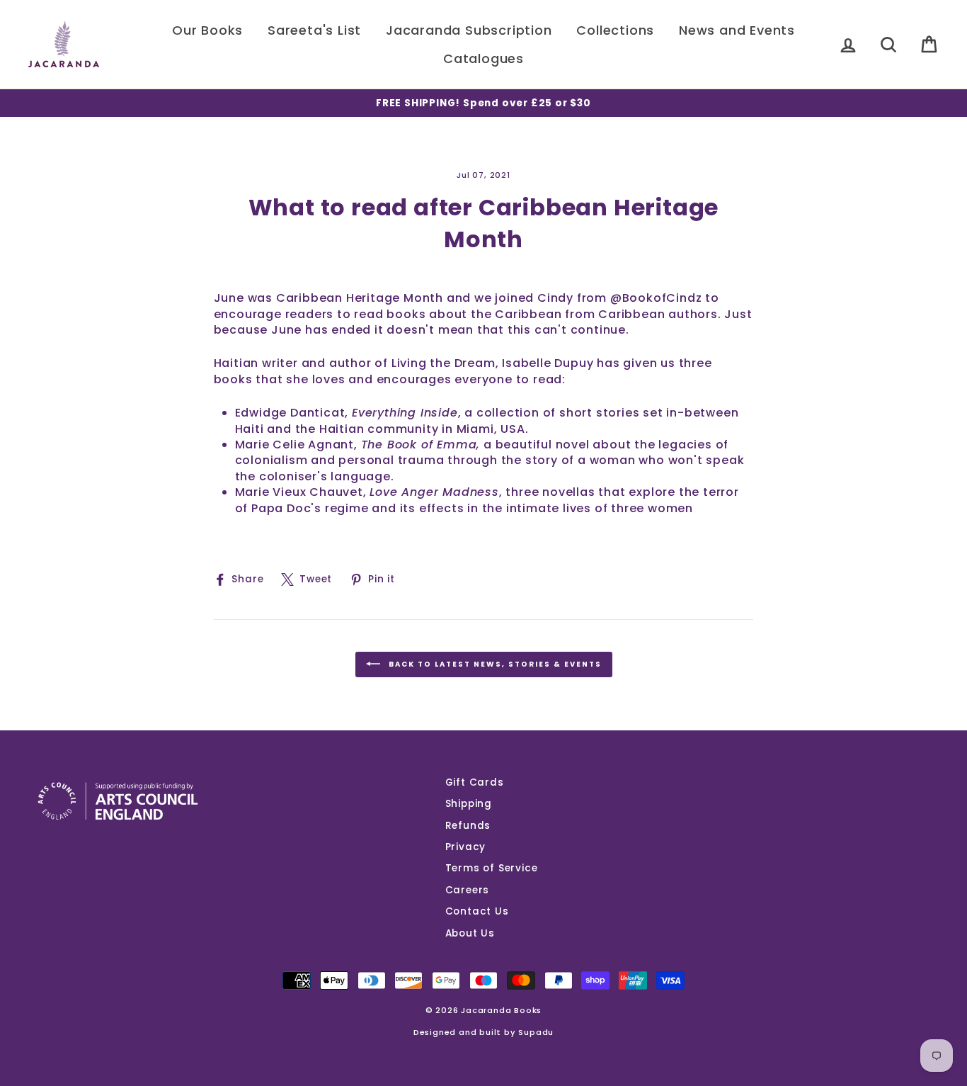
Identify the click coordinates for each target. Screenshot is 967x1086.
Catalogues (483, 58)
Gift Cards (474, 782)
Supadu (536, 1032)
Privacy (465, 847)
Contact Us (477, 911)
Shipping (468, 803)
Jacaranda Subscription (469, 30)
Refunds (468, 825)
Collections (615, 30)
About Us (470, 933)
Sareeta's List (314, 30)
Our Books (207, 30)
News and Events (737, 30)
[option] (483, 103)
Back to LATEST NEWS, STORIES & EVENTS (494, 664)
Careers (467, 890)
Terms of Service (491, 868)
